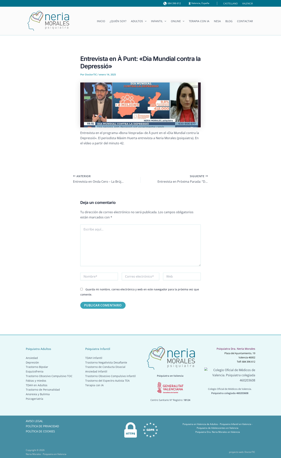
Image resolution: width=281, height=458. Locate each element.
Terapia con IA (199, 21)
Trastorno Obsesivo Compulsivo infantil (110, 376)
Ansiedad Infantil (96, 371)
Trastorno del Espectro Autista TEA (107, 380)
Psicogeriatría (34, 399)
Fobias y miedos (36, 380)
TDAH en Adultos (36, 385)
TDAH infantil (93, 358)
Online (176, 21)
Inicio (101, 21)
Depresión (32, 362)
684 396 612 (174, 3)
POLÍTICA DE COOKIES (40, 431)
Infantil (157, 21)
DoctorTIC (249, 452)
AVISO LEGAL (34, 421)
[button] (144, 21)
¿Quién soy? (118, 21)
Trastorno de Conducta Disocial (105, 367)
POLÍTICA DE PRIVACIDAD (42, 426)
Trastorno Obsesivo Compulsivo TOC (49, 376)
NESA (217, 21)
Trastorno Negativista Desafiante (106, 362)
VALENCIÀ (247, 3)
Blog (228, 21)
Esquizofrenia (34, 371)
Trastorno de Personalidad (43, 389)
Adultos (137, 21)
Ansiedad (32, 358)
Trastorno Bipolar (37, 367)
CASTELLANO (230, 3)
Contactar (245, 21)
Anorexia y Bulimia (38, 394)
